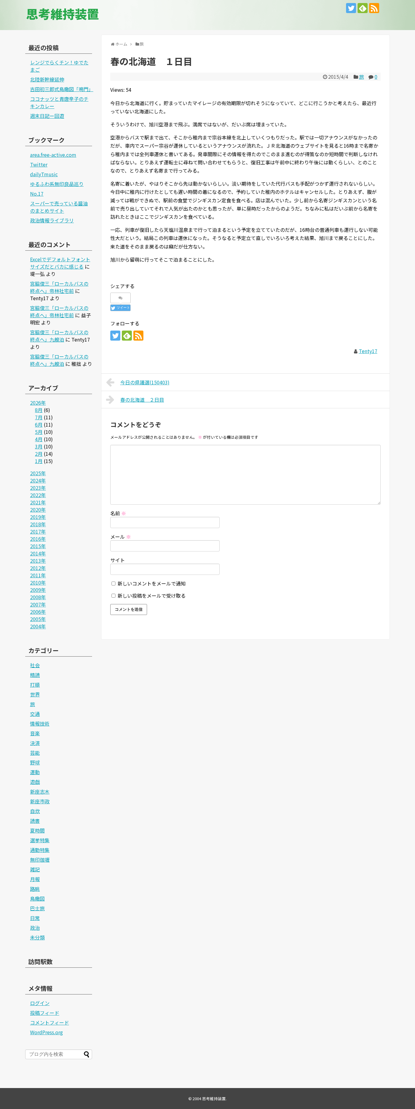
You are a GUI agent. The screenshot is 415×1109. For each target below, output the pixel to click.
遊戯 (35, 781)
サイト (117, 560)
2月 (39, 453)
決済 (35, 743)
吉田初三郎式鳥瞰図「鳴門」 (61, 89)
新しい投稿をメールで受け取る (152, 595)
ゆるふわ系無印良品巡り (57, 183)
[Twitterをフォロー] (351, 8)
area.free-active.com (53, 154)
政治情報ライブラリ (52, 220)
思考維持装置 (62, 13)
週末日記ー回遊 (47, 115)
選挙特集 (40, 840)
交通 (35, 713)
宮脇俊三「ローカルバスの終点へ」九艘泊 (59, 335)
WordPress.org (46, 1032)
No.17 (36, 193)
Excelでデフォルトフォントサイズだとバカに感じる (60, 263)
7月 (39, 417)
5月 (39, 431)
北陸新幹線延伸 (47, 79)
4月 (39, 439)
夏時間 (37, 830)
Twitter (38, 164)
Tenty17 (368, 351)
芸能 (35, 752)
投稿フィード (44, 1012)
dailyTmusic (44, 174)
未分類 (37, 937)
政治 (35, 927)
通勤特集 (40, 849)
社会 (35, 665)
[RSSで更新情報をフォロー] (374, 8)
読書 (35, 820)
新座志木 (40, 791)
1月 (39, 461)
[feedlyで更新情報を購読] (363, 8)
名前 (118, 513)
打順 (35, 684)
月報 (35, 879)
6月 (39, 424)
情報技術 (40, 723)
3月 (39, 446)
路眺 (35, 888)
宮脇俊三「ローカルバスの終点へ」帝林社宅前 (59, 287)
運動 (35, 772)
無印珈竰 (40, 859)
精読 (35, 674)
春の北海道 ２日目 (142, 399)
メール (120, 536)
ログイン (40, 1003)
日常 (35, 918)
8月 (39, 410)
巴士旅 (37, 908)
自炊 (35, 811)
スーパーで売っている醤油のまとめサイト (59, 207)
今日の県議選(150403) (145, 382)
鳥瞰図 (37, 898)
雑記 (35, 869)
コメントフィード (49, 1022)
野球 (35, 762)
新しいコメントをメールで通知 (152, 583)
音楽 (35, 733)
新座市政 (40, 801)
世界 (35, 694)
